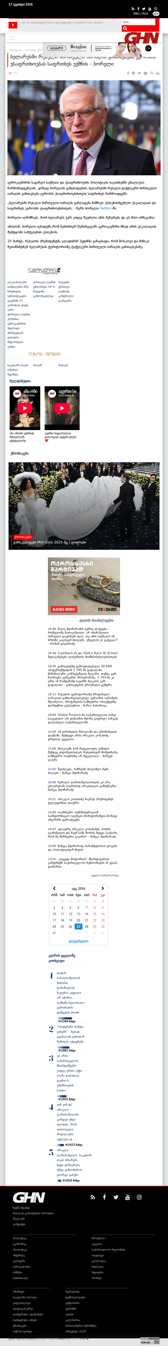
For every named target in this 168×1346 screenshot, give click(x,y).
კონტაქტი (19, 1224)
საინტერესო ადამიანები (28, 1314)
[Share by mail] (145, 73)
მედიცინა (97, 1272)
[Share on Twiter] (139, 73)
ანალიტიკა (20, 1249)
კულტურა (19, 1261)
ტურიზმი (70, 1308)
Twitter (105, 208)
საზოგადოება (21, 1266)
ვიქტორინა (72, 1303)
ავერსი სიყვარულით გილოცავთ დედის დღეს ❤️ (60, 437)
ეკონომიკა (19, 1244)
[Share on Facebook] (128, 73)
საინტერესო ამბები (25, 1320)
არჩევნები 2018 (75, 1331)
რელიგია (98, 1266)
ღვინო (69, 1314)
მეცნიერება (72, 1291)
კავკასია (97, 1244)
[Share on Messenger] (133, 73)
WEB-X (75, 1338)
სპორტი (97, 1278)
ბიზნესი (17, 1272)
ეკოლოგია (99, 1261)
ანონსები (18, 1291)
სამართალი (20, 1278)
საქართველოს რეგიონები (108, 1249)
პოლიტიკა (19, 1238)
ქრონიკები (20, 453)
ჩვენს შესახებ (21, 1207)
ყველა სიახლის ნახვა (105, 875)
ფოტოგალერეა (23, 1308)
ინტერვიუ (19, 1255)
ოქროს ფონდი (22, 1331)
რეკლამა (19, 1218)
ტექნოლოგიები (75, 1297)
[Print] (158, 73)
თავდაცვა (98, 1255)
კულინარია (72, 1320)
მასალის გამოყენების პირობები (33, 1213)
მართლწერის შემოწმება (80, 1325)
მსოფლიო (98, 1238)
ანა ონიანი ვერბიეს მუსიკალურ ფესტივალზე (22, 437)
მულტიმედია (20, 381)
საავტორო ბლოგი (25, 1297)
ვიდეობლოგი (22, 1303)
